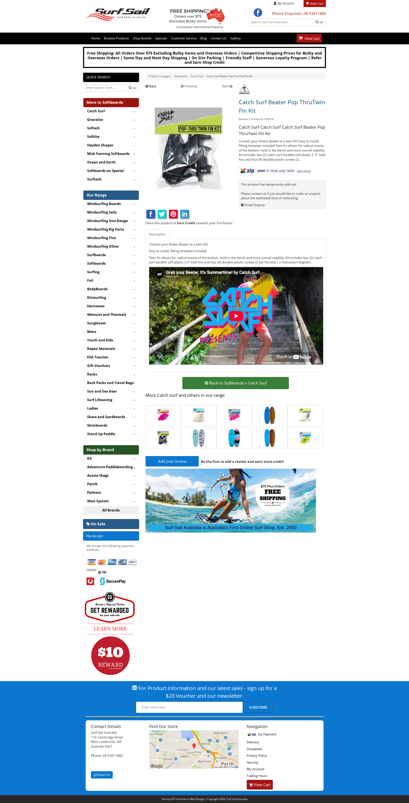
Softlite (93, 137)
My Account (285, 3)
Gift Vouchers (98, 366)
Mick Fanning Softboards (108, 154)
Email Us (103, 775)
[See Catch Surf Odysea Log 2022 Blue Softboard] (270, 438)
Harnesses (96, 306)
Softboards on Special (105, 171)
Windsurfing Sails (102, 212)
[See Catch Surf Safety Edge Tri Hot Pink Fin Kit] (163, 415)
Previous (190, 86)
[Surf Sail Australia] (194, 749)
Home (95, 38)
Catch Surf (96, 111)
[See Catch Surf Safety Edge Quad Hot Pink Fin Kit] (234, 415)
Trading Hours (257, 776)
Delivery (253, 742)
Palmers (94, 493)
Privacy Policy (257, 755)
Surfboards (96, 255)
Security (252, 762)
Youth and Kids (100, 340)
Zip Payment (266, 734)
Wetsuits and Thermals (106, 315)
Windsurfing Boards (104, 204)
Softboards (96, 263)
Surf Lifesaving (99, 400)
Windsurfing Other (103, 246)
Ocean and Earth (101, 162)
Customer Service (183, 38)
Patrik (92, 484)
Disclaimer (254, 749)
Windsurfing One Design (107, 221)
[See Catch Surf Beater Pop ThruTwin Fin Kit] (163, 438)
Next (226, 86)
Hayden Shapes (100, 145)
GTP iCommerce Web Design (187, 799)
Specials (161, 38)
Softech (93, 128)
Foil (90, 281)
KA (89, 458)
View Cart (312, 38)
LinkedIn (184, 214)
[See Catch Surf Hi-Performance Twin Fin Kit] (305, 415)
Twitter (162, 214)
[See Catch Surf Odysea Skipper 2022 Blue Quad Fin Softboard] (270, 415)
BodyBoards (97, 289)
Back (152, 86)
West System (98, 501)
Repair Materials (101, 349)
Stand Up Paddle (101, 434)
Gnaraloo (95, 120)
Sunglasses (96, 323)
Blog (203, 38)
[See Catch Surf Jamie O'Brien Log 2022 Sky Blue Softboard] (199, 438)
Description (157, 234)
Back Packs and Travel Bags (110, 383)
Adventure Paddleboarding (110, 467)
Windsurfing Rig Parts (105, 229)
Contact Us (218, 38)
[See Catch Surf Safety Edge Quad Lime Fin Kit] (305, 438)
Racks (92, 374)
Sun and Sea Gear (102, 391)
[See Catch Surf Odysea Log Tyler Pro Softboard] (234, 438)
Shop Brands (142, 38)
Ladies (92, 408)
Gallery (235, 38)
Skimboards (97, 425)
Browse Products (116, 38)
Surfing (93, 272)
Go (320, 22)
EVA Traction (97, 357)
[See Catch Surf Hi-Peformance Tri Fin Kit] (199, 415)
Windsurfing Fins (101, 238)
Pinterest (173, 214)
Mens (91, 332)
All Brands (111, 510)
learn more (304, 171)
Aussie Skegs (98, 476)
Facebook (258, 12)
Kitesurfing (96, 298)
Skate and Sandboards (106, 417)
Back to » (237, 383)
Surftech (94, 179)
